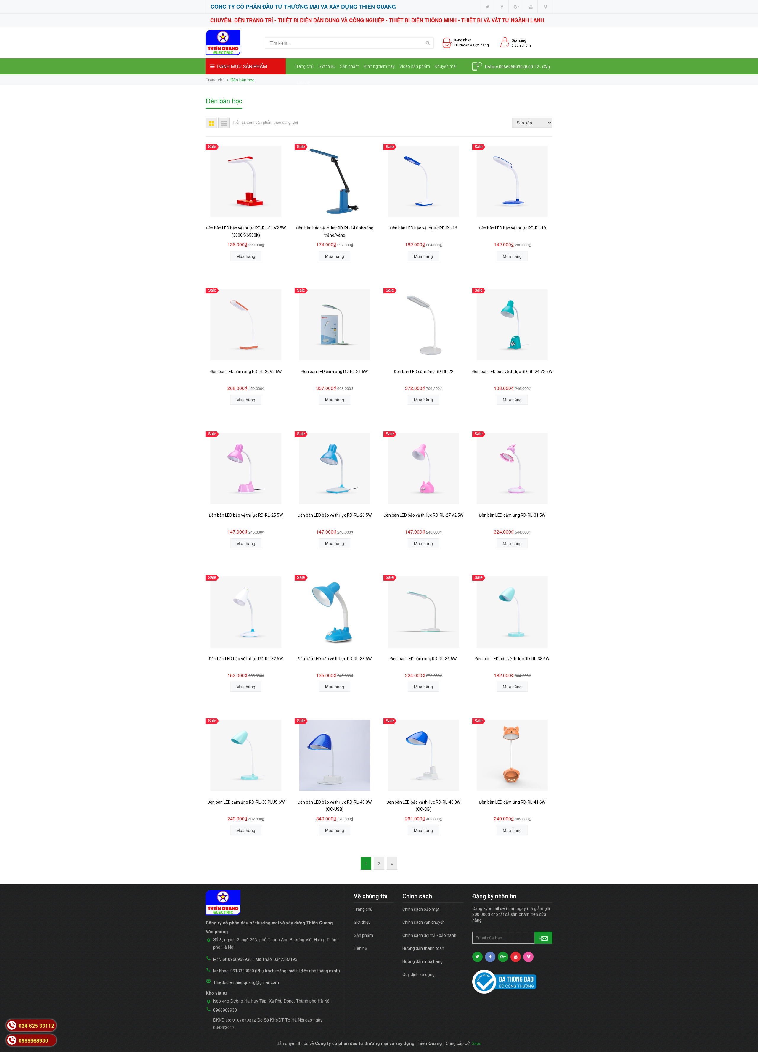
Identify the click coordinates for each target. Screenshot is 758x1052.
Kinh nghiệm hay (379, 66)
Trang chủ (304, 66)
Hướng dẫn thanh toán (423, 948)
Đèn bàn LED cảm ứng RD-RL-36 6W (423, 658)
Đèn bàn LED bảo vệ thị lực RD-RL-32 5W (246, 658)
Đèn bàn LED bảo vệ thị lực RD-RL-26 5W (335, 515)
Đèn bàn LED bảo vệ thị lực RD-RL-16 (423, 228)
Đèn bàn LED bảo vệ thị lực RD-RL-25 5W (246, 515)
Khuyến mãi (446, 66)
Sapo (476, 1043)
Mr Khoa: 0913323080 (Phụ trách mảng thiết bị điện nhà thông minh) (276, 971)
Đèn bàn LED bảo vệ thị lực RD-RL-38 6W (512, 658)
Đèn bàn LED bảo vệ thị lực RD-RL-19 (512, 228)
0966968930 (511, 67)
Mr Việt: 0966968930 (232, 959)
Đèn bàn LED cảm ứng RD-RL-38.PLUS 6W (246, 802)
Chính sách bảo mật (420, 909)
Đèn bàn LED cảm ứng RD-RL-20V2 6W (246, 371)
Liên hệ (303, 82)
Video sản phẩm (414, 66)
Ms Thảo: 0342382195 (276, 959)
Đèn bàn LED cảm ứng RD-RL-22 (423, 371)
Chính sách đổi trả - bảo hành (429, 935)
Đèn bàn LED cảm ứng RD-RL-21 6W (334, 371)
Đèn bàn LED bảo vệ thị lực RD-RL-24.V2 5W (512, 371)
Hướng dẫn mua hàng (422, 961)
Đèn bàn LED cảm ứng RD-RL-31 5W (512, 515)
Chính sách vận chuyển (423, 922)
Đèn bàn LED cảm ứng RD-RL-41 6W (512, 802)
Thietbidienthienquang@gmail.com (246, 982)
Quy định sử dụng (418, 974)
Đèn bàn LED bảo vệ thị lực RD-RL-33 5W (335, 658)
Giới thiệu (326, 66)
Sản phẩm (349, 66)
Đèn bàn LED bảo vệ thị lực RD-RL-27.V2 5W (423, 515)
